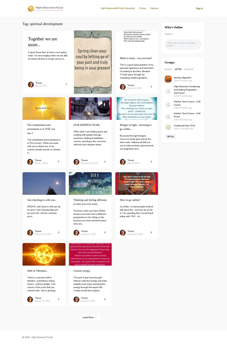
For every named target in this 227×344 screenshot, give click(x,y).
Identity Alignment (182, 77)
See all (170, 136)
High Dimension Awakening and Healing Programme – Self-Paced (187, 89)
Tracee (38, 82)
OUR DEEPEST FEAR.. (87, 124)
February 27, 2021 (43, 234)
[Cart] (191, 8)
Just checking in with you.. (42, 199)
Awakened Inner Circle (184, 125)
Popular (189, 69)
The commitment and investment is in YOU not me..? (41, 129)
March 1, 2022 (41, 163)
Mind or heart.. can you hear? (136, 58)
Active (178, 69)
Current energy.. (82, 270)
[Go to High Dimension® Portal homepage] (44, 8)
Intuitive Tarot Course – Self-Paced (187, 115)
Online (169, 34)
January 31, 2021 (89, 234)
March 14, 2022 (134, 88)
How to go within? (130, 199)
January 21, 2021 (135, 234)
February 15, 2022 (89, 163)
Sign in (199, 8)
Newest (168, 69)
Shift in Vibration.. (37, 270)
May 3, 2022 (41, 86)
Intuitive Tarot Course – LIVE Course (187, 103)
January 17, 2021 (42, 301)
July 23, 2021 (133, 163)
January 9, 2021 (88, 301)
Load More (88, 317)
